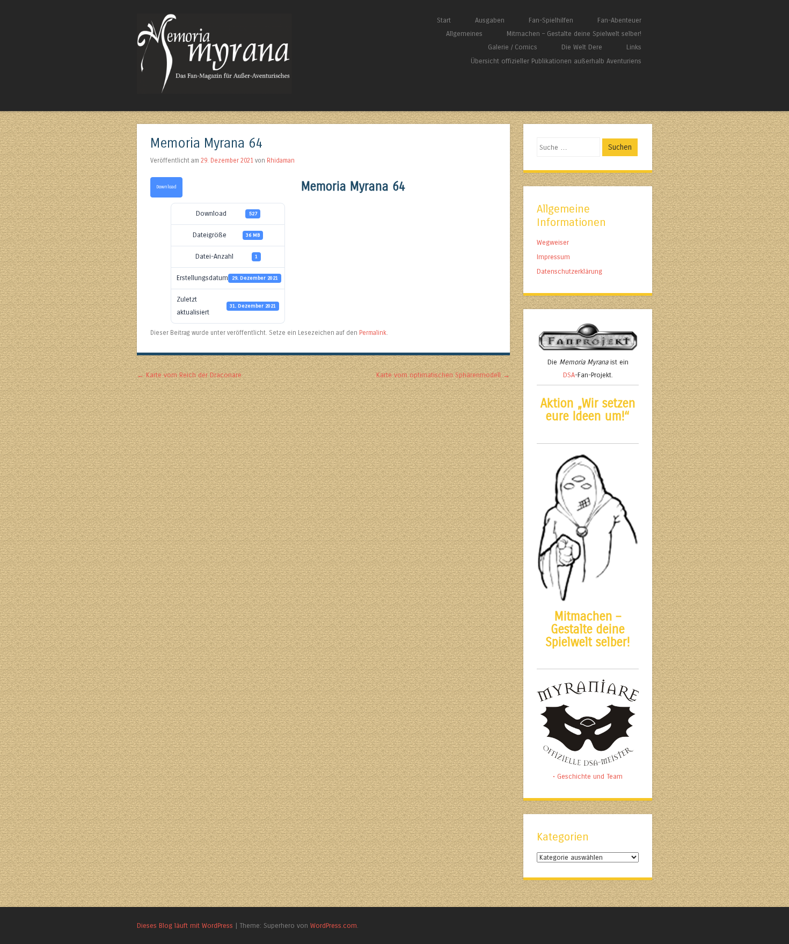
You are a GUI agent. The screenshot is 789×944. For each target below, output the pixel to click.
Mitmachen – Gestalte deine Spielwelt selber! (574, 34)
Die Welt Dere (581, 47)
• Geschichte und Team (588, 776)
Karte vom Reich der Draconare (189, 375)
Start (444, 20)
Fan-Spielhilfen (551, 20)
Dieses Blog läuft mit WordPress (185, 925)
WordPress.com (333, 925)
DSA (569, 375)
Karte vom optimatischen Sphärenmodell (443, 375)
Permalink (372, 332)
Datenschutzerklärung (569, 271)
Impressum (553, 257)
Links (633, 47)
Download (166, 186)
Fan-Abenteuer (619, 20)
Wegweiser (553, 242)
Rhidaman (281, 160)
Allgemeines (464, 34)
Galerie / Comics (512, 47)
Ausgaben (490, 20)
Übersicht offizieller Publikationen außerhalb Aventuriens (556, 61)
